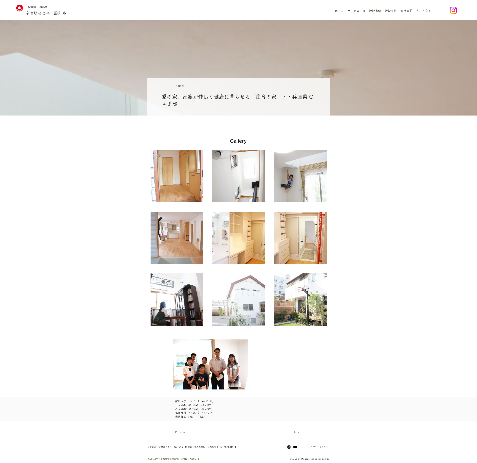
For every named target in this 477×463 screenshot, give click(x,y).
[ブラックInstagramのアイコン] (289, 447)
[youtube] (295, 447)
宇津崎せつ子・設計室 (45, 13)
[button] (356, 11)
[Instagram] (453, 10)
